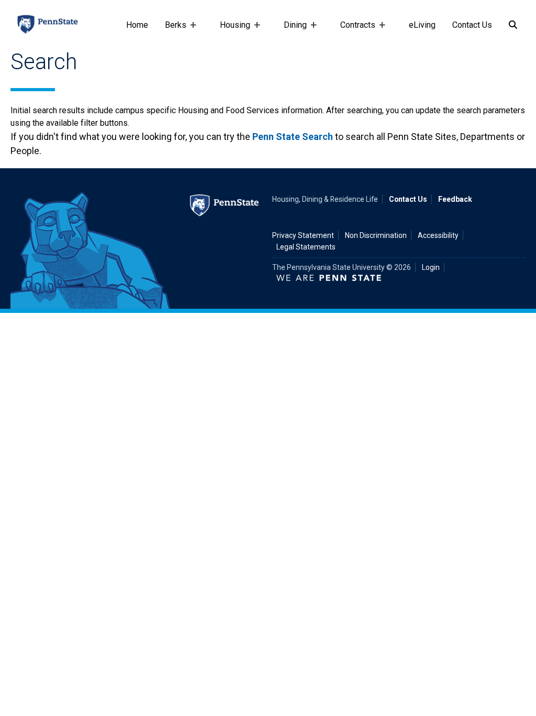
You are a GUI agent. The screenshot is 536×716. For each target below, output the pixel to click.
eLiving (422, 25)
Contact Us (472, 25)
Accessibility (438, 235)
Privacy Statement (303, 235)
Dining (291, 30)
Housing (230, 30)
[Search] (513, 25)
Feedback (455, 199)
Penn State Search (292, 136)
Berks (171, 30)
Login (431, 267)
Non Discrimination (376, 235)
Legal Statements (306, 247)
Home (137, 25)
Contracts (353, 30)
